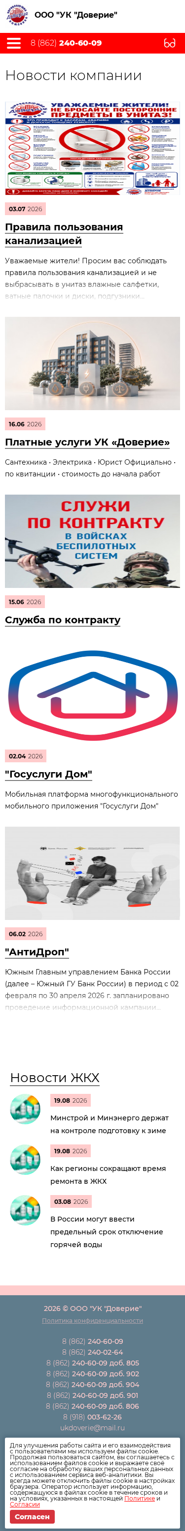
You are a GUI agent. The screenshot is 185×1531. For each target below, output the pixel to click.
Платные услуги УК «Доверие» (87, 442)
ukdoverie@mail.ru (92, 1427)
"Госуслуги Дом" (48, 774)
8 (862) (66, 43)
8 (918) (92, 1417)
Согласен (32, 1516)
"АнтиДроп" (37, 952)
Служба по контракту (62, 620)
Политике (139, 1498)
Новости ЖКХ (55, 1078)
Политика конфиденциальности (92, 1320)
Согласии (25, 1504)
